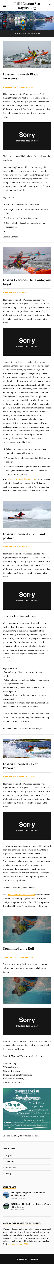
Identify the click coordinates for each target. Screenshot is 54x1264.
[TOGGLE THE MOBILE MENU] (4, 5)
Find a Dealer (11, 1167)
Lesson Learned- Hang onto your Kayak (27, 282)
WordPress (33, 1259)
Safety (8, 1173)
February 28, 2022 (27, 777)
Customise (10, 1161)
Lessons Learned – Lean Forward (20, 766)
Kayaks (9, 1155)
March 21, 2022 (26, 293)
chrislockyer (9, 87)
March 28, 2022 (26, 87)
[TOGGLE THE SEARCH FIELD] (49, 5)
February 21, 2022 (27, 957)
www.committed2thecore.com (21, 479)
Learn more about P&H (18, 1244)
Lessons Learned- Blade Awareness (20, 76)
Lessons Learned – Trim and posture (24, 536)
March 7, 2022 (25, 547)
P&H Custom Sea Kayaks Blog (27, 5)
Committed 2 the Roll (18, 948)
